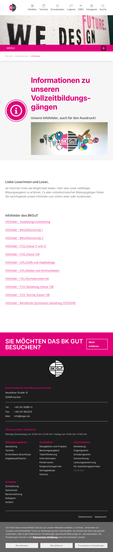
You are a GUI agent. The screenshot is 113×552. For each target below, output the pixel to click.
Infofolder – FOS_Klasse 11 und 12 (25, 246)
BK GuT (8, 56)
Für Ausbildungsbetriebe (87, 466)
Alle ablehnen (56, 545)
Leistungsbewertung (85, 462)
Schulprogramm (82, 454)
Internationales (47, 458)
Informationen (21, 56)
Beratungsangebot (49, 450)
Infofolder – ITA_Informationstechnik (27, 278)
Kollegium (10, 498)
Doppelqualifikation (15, 458)
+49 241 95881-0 (23, 407)
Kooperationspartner (50, 466)
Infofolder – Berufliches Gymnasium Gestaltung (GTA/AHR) (40, 303)
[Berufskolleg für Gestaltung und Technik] (12, 10)
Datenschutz (85, 516)
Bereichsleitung (13, 494)
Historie (43, 474)
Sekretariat (11, 490)
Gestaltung (11, 446)
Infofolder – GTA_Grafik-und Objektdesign (30, 262)
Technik (9, 450)
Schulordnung (81, 458)
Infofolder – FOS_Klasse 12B (22, 254)
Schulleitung (12, 486)
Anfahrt (9, 502)
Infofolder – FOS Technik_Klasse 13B (27, 294)
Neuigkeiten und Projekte (53, 446)
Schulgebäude (47, 470)
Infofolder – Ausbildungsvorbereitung (27, 221)
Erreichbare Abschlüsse (18, 454)
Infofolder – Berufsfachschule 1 (24, 229)
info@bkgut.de (22, 416)
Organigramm (81, 450)
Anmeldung (80, 446)
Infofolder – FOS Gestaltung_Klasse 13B (29, 286)
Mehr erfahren (94, 344)
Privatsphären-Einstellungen (91, 545)
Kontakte (10, 482)
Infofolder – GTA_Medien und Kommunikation (32, 270)
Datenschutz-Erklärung (45, 537)
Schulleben (46, 442)
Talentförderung (48, 454)
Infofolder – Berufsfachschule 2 (24, 238)
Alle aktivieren (21, 545)
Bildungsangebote (16, 442)
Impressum (100, 516)
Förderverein (46, 462)
